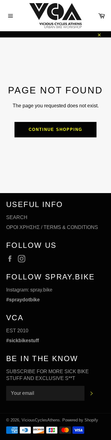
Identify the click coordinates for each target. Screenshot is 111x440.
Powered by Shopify (80, 420)
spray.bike (41, 289)
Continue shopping (55, 129)
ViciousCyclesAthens (41, 420)
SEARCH (16, 217)
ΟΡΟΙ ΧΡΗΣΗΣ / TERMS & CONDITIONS (52, 227)
